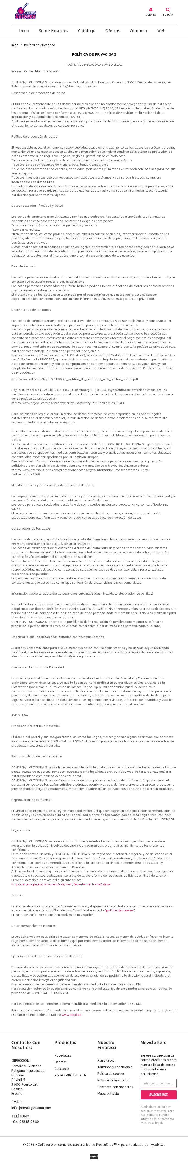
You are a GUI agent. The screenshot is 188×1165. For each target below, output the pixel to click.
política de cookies (119, 910)
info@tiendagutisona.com (29, 1108)
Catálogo (62, 1069)
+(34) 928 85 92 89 (25, 1122)
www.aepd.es (71, 1014)
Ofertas (61, 1062)
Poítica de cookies (111, 1074)
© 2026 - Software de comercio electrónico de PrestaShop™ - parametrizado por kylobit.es (94, 1145)
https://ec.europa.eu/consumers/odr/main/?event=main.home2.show (60, 884)
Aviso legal (105, 1060)
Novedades (63, 1055)
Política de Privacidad (113, 1080)
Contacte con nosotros (115, 1087)
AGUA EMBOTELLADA (70, 1075)
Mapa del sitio (108, 1094)
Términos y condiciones (115, 1067)
